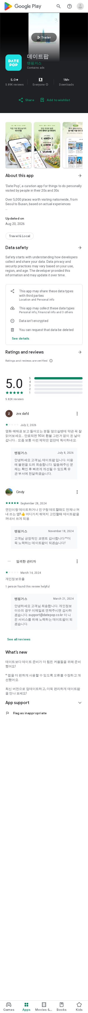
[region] (44, 82)
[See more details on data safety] (20, 338)
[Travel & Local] (19, 236)
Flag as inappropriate (26, 713)
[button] (47, 84)
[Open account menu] (80, 6)
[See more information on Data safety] (79, 247)
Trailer (43, 37)
